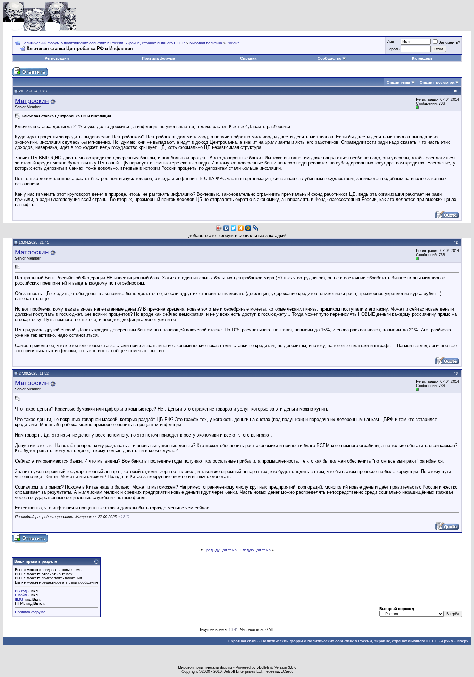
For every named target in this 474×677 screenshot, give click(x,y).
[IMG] (19, 599)
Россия (233, 43)
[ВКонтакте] (226, 227)
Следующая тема (255, 550)
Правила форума (158, 58)
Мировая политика (205, 43)
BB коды (22, 591)
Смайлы (22, 595)
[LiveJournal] (255, 227)
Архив (447, 641)
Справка (248, 58)
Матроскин (32, 100)
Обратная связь (243, 641)
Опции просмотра (437, 82)
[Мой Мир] (248, 227)
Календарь (422, 58)
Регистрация (57, 58)
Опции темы (398, 82)
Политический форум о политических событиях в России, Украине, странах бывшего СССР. (103, 43)
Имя (390, 42)
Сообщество (329, 58)
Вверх (462, 641)
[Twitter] (233, 227)
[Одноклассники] (241, 227)
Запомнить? (449, 42)
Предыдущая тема (220, 550)
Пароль (393, 49)
